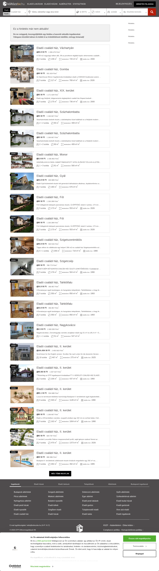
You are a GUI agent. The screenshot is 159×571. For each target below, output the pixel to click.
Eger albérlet (87, 496)
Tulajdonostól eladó (90, 510)
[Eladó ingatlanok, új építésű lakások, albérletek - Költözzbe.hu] (79, 530)
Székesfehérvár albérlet (126, 496)
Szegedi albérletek (56, 492)
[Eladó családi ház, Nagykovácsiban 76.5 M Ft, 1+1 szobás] (22, 330)
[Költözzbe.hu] (13, 4)
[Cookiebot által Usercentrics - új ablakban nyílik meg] (15, 566)
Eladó (6, 10)
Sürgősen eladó (54, 510)
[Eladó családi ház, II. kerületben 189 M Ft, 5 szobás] (22, 415)
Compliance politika (111, 530)
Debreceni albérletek (90, 492)
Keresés (152, 12)
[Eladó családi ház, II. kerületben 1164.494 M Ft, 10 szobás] (22, 352)
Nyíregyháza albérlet (22, 501)
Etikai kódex (128, 525)
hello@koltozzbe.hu (34, 525)
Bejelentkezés (124, 4)
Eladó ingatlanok (123, 514)
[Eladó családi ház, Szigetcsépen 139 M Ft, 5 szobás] (22, 266)
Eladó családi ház (21, 514)
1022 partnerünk (44, 541)
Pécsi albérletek (20, 496)
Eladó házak (51, 4)
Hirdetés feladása (145, 4)
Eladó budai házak (124, 501)
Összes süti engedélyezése (140, 538)
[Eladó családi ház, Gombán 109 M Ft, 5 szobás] (22, 74)
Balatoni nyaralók (55, 501)
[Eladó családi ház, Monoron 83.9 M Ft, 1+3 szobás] (22, 160)
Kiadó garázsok (122, 505)
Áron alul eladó (122, 510)
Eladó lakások (35, 4)
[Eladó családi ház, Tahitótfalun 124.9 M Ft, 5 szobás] (22, 288)
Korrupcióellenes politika (132, 530)
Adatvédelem (115, 525)
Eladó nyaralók (20, 510)
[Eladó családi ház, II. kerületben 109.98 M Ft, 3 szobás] (22, 373)
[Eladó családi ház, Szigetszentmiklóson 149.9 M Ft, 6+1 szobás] (22, 245)
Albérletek (65, 4)
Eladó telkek (53, 505)
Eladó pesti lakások (90, 501)
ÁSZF (105, 525)
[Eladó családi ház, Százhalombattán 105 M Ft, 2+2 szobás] (22, 117)
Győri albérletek (122, 492)
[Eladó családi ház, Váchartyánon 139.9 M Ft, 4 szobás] (22, 53)
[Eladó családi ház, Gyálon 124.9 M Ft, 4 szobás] (22, 181)
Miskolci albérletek (55, 496)
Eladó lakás (87, 514)
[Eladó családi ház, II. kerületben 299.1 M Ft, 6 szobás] (22, 394)
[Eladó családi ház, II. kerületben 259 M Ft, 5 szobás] (22, 458)
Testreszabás (138, 546)
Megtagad (140, 554)
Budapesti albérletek (22, 492)
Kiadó (6, 14)
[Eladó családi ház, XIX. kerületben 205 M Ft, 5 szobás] (22, 96)
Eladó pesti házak (21, 505)
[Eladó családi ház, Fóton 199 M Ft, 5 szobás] (22, 202)
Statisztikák (79, 4)
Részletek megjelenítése (40, 566)
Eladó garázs (87, 505)
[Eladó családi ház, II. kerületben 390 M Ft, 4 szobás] (22, 437)
